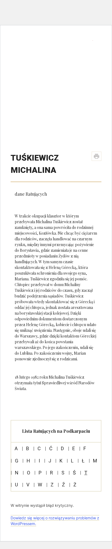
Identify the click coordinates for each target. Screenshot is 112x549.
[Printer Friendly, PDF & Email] (96, 156)
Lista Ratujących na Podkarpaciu (56, 431)
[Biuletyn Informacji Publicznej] (92, 40)
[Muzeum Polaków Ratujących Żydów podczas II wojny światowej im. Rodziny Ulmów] (52, 45)
